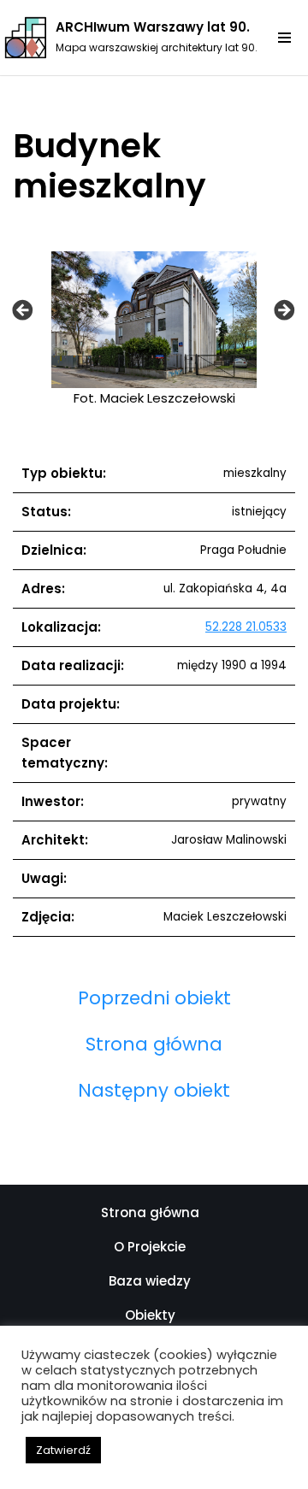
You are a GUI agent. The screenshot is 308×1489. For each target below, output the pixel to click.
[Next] (284, 309)
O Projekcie (150, 1247)
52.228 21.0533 (246, 627)
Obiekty (150, 1315)
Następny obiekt (154, 1090)
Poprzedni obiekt (154, 998)
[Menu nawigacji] (291, 37)
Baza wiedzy (150, 1281)
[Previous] (22, 309)
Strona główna (154, 1044)
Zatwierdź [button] (63, 1450)
